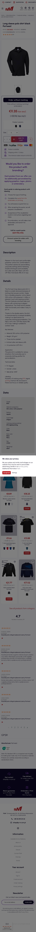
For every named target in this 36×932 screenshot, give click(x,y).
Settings (14, 472)
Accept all (6, 472)
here (18, 468)
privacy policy (23, 466)
